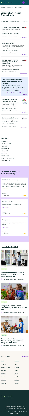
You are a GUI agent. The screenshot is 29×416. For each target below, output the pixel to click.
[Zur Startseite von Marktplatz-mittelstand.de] (7, 2)
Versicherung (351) (15, 21)
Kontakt (8, 406)
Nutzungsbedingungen (11, 408)
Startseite (3, 7)
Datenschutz (13, 406)
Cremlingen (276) (5, 160)
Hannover (3, 380)
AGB (18, 408)
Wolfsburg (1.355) (5, 148)
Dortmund (3, 373)
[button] (23, 2)
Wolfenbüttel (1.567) (6, 143)
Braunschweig (10, 7)
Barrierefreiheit (20, 406)
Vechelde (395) (5, 155)
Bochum (17, 383)
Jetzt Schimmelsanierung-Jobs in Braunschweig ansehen (16, 93)
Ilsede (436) (4, 153)
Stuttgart (17, 367)
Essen (16, 373)
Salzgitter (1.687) (5, 141)
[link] (14, 33)
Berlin (2, 361)
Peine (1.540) (4, 146)
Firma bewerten (23, 37)
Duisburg (3, 383)
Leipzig (16, 370)
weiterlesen (5, 189)
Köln (16, 364)
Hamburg (17, 361)
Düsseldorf (4, 370)
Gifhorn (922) (4, 151)
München (3, 364)
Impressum (22, 408)
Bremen (3, 377)
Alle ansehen (25, 356)
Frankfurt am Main (5, 367)
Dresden (17, 377)
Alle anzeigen (4, 21)
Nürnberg (17, 380)
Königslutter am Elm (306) (7, 158)
